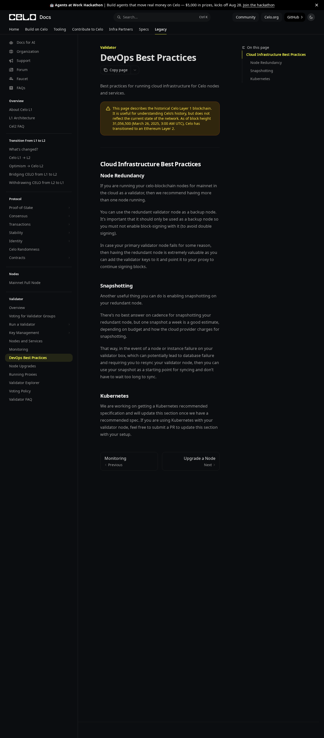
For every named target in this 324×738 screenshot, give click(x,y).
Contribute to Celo (87, 29)
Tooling (60, 29)
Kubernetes (260, 78)
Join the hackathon (259, 5)
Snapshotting (261, 70)
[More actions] (135, 70)
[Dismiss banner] (316, 5)
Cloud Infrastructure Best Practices (276, 54)
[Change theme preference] (311, 17)
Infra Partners (121, 29)
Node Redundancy (266, 62)
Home (14, 29)
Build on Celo (36, 29)
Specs (144, 29)
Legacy (161, 29)
